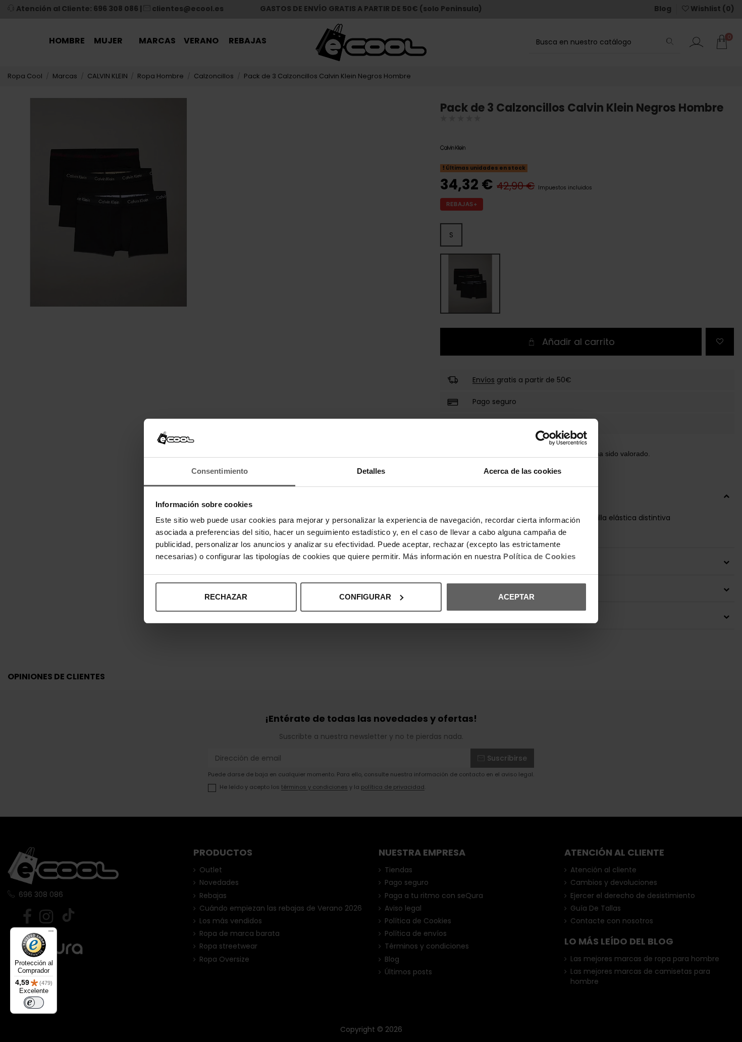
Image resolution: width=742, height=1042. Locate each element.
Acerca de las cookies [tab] (522, 471)
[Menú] (51, 933)
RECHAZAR (225, 596)
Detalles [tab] (371, 471)
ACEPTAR (516, 596)
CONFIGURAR (365, 596)
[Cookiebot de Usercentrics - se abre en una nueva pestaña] (543, 437)
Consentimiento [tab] (219, 471)
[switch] (34, 1003)
